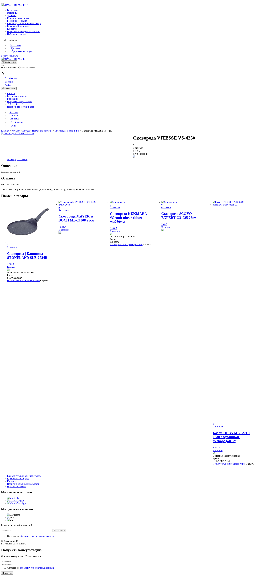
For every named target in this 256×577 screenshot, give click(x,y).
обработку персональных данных (37, 536)
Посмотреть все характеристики (23, 280)
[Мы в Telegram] (15, 500)
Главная (13, 112)
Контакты (12, 29)
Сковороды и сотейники (67, 130)
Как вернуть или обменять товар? (24, 23)
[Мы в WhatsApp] (16, 503)
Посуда (26, 130)
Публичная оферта (16, 34)
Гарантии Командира (18, 26)
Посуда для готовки (42, 130)
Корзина (8, 81)
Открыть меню (8, 88)
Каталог (11, 93)
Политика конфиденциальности (23, 31)
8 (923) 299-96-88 (9, 56)
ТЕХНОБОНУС (15, 104)
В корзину (12, 267)
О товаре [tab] (11, 159)
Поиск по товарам (10, 67)
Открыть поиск (9, 62)
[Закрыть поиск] (2, 65)
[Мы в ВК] (13, 498)
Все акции (12, 10)
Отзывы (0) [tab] (22, 159)
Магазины (12, 13)
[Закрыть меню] (2, 3)
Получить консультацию (19, 101)
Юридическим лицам (18, 18)
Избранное (11, 78)
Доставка (11, 15)
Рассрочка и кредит (17, 21)
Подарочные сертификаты (20, 106)
